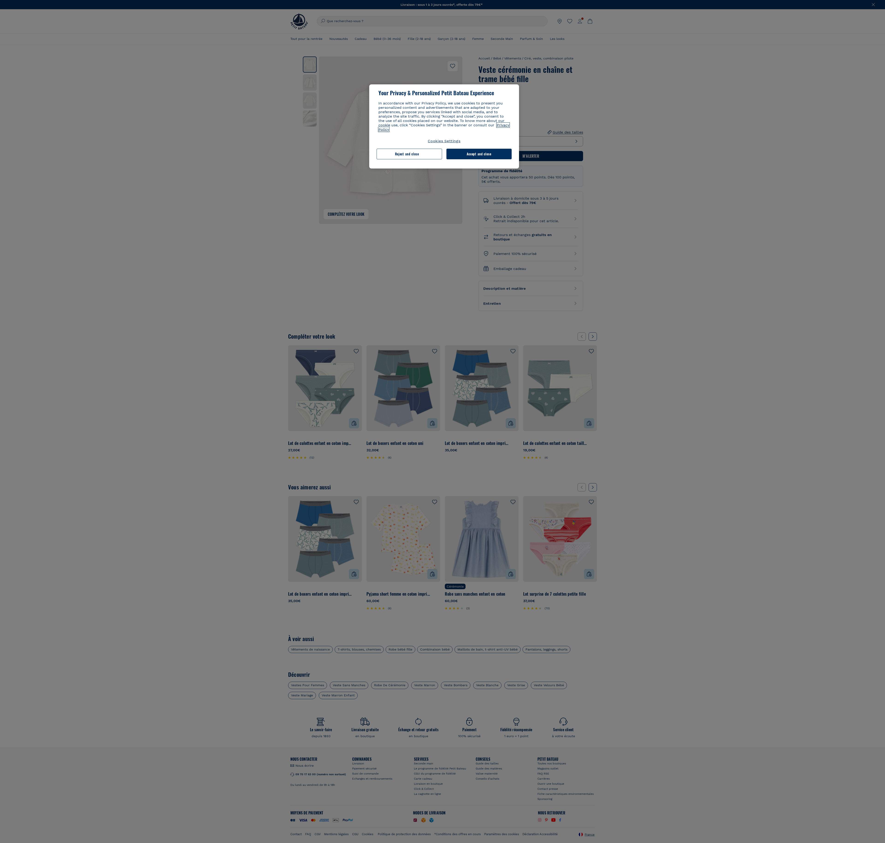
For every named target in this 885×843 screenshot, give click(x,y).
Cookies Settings (444, 141)
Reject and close (407, 153)
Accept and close (479, 153)
